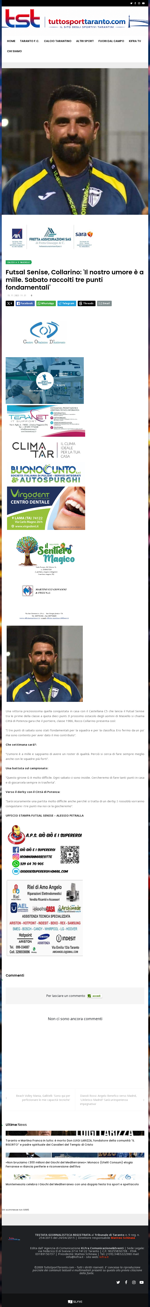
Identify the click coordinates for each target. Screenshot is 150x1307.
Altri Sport (85, 41)
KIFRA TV (135, 41)
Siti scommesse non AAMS (15, 1209)
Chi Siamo (14, 51)
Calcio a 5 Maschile (18, 262)
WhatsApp (47, 303)
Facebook (27, 303)
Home (11, 41)
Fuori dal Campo (111, 41)
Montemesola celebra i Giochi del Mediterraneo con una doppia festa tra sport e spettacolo (72, 1184)
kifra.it (104, 1257)
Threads (88, 303)
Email (106, 303)
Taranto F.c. (29, 41)
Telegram (68, 303)
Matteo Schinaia (123, 1238)
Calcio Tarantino (57, 41)
